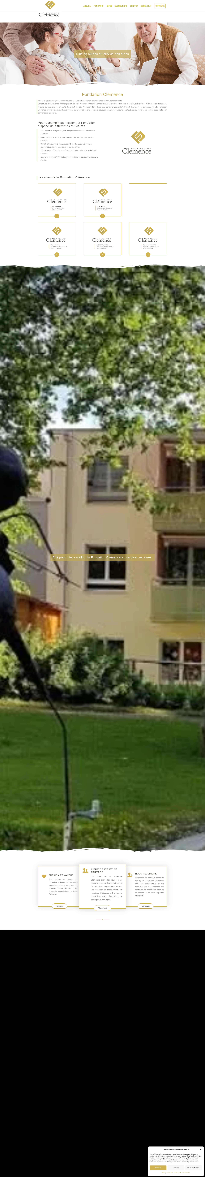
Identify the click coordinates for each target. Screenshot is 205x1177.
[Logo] (49, 8)
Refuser (176, 1168)
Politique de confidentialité (182, 1173)
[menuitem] (87, 6)
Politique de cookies (168, 1173)
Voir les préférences (193, 1168)
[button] (201, 1150)
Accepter (158, 1168)
